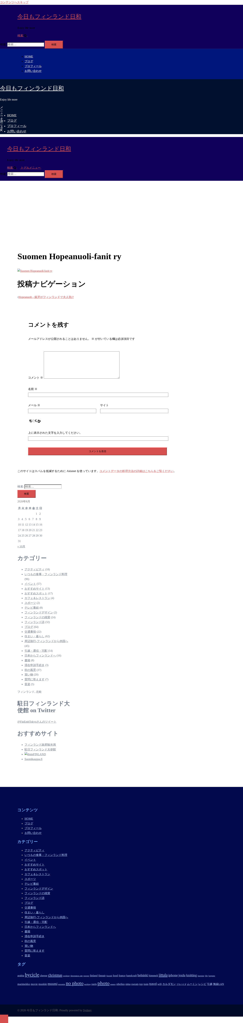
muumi (52, 984)
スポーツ (30, 602)
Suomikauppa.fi (33, 759)
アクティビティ (34, 569)
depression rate (76, 976)
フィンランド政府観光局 (40, 744)
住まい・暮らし (34, 636)
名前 (32, 389)
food (115, 975)
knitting (191, 975)
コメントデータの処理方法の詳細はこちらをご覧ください (136, 471)
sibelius (120, 983)
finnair (102, 975)
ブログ (29, 61)
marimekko (23, 983)
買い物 (29, 674)
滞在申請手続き (34, 665)
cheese (43, 975)
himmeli (153, 975)
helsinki (143, 975)
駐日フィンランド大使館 (40, 749)
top (141, 983)
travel (153, 984)
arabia (20, 975)
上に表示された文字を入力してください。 (55, 432)
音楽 (27, 684)
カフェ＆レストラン (37, 598)
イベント (30, 583)
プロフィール (33, 66)
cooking (66, 976)
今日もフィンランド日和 (49, 16)
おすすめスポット (36, 593)
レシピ (202, 983)
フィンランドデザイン (39, 612)
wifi (159, 983)
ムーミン (192, 983)
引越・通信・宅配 (36, 650)
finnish (109, 976)
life (206, 976)
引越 (209, 983)
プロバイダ (181, 984)
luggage (211, 976)
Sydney (87, 1010)
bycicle (32, 974)
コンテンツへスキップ (14, 2)
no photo (74, 983)
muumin (61, 984)
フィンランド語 (34, 622)
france (122, 975)
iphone (173, 975)
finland (94, 975)
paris (94, 983)
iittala (163, 975)
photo (103, 983)
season (113, 984)
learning (201, 976)
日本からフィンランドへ (40, 655)
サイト (104, 405)
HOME (29, 56)
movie (34, 983)
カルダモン (169, 983)
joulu (182, 975)
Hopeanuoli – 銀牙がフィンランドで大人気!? (46, 297)
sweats (135, 983)
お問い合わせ (33, 70)
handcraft (131, 975)
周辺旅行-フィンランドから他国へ (46, 641)
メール (34, 405)
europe (86, 976)
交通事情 (30, 631)
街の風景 (30, 669)
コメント (35, 377)
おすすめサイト (34, 588)
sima (128, 983)
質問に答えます (34, 679)
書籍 (27, 660)
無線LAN (218, 983)
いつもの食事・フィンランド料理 (46, 574)
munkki (42, 983)
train (146, 983)
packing (87, 984)
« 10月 (21, 546)
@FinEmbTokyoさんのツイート (36, 721)
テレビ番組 (32, 607)
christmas (55, 975)
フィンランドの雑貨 (37, 617)
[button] (23, 35)
